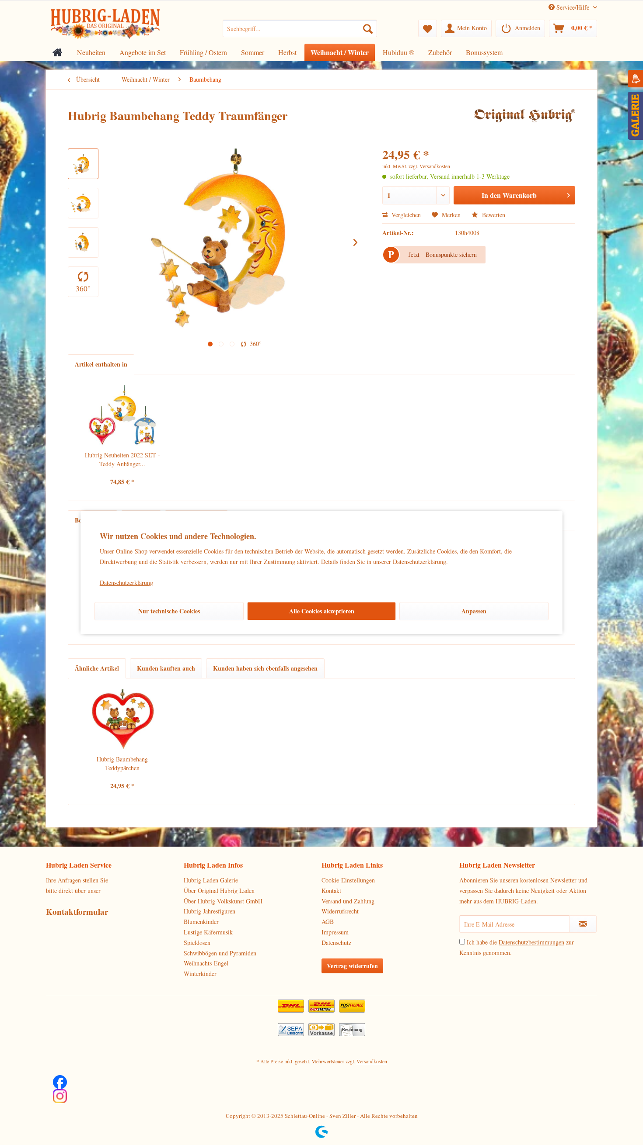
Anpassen (473, 611)
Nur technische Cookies (169, 611)
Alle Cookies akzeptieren (321, 611)
